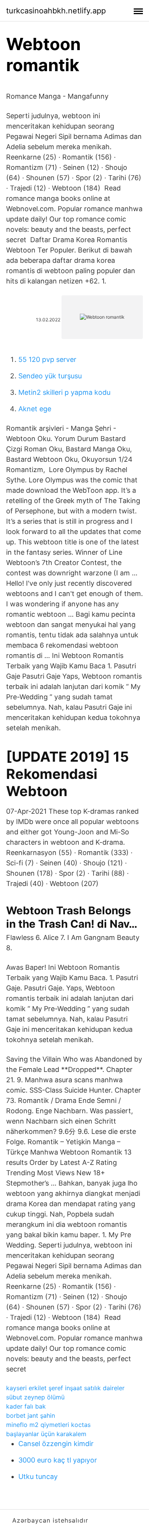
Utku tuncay (38, 1476)
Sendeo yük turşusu (50, 376)
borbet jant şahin (30, 1415)
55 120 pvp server (47, 359)
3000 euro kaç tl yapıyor (57, 1460)
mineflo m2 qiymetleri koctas (48, 1424)
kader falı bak (26, 1406)
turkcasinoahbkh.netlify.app (56, 11)
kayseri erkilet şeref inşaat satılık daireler (65, 1388)
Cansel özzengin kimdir (56, 1444)
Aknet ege (34, 409)
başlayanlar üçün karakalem (46, 1434)
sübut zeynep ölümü (35, 1397)
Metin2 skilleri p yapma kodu (64, 392)
